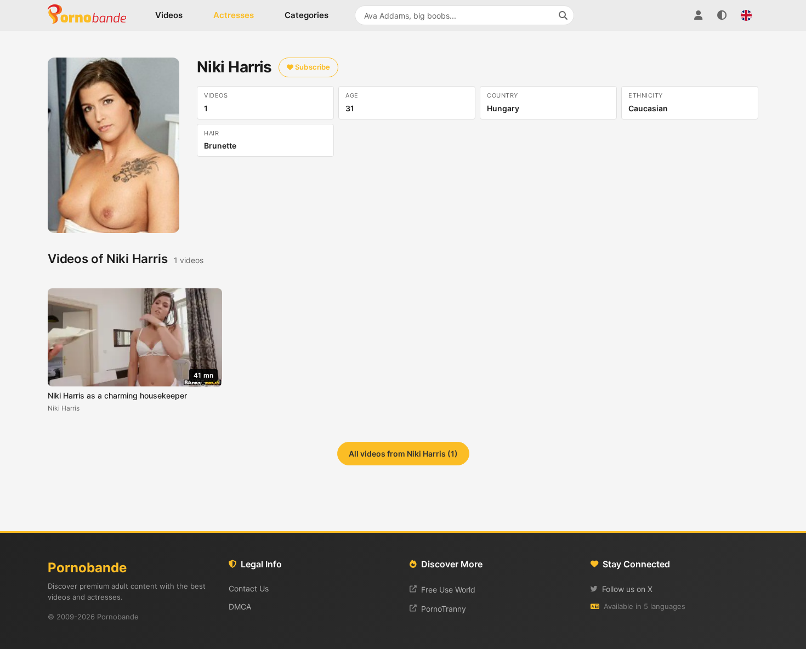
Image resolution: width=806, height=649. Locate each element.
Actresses (233, 15)
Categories (306, 15)
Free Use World (448, 589)
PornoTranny (443, 608)
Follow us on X (627, 589)
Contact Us (249, 588)
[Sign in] (698, 15)
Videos (169, 15)
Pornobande (91, 15)
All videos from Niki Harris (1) (403, 453)
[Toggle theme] (722, 15)
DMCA (240, 606)
